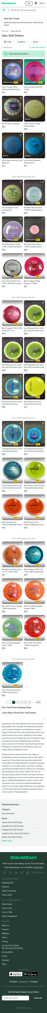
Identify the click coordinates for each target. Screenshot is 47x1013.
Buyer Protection (9, 891)
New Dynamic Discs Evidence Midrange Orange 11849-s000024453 (34, 523)
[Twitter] (21, 873)
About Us (6, 925)
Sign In (42, 3)
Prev (8, 702)
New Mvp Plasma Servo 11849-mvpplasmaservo (33, 209)
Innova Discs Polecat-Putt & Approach (12, 161)
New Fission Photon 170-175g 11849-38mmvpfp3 (11, 282)
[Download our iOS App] (15, 974)
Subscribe (38, 998)
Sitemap (5, 960)
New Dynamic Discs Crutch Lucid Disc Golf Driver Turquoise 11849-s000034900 (12, 403)
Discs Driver (16, 31)
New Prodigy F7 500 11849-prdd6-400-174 (12, 329)
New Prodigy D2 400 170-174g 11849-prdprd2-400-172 (34, 570)
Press (4, 956)
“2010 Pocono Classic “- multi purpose (33, 125)
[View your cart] (35, 3)
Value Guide (7, 904)
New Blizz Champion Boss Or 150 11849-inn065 (12, 570)
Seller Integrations (9, 916)
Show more (7, 841)
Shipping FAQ (7, 883)
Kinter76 (5, 119)
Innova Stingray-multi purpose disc (10, 209)
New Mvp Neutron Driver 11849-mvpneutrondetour (12, 245)
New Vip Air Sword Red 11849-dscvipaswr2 (32, 644)
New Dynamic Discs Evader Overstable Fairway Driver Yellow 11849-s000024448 (34, 487)
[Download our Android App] (30, 974)
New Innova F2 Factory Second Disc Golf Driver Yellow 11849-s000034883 (34, 403)
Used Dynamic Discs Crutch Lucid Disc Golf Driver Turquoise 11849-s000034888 (12, 450)
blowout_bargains (31, 82)
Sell (28, 3)
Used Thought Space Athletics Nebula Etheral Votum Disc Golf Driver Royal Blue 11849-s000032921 (11, 88)
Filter (9, 42)
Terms (4, 937)
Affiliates (5, 933)
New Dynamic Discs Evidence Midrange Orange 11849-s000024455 (12, 523)
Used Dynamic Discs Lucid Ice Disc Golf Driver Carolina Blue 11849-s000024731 (12, 487)
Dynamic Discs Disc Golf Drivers (16, 833)
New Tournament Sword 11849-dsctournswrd (11, 691)
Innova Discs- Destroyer (11, 124)
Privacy (5, 941)
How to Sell (7, 908)
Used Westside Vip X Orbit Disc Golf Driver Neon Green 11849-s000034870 (34, 366)
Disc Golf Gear (8, 813)
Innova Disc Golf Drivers (12, 822)
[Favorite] (21, 98)
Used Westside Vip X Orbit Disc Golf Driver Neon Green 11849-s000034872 (12, 366)
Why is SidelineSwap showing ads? (23, 177)
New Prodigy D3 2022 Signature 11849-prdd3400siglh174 (32, 282)
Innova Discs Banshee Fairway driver (32, 161)
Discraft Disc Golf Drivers (13, 826)
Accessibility (7, 952)
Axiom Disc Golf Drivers (12, 837)
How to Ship (7, 912)
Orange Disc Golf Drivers (12, 830)
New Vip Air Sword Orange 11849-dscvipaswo (12, 607)
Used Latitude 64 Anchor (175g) (33, 88)
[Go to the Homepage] (9, 3)
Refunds (5, 887)
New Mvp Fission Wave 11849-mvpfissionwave (33, 245)
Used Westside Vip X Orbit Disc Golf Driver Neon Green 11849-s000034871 (34, 329)
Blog (4, 964)
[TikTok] (27, 873)
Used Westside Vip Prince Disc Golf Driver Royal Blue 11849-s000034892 (34, 450)
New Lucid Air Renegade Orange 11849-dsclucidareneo (33, 607)
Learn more (38, 867)
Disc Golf (5, 31)
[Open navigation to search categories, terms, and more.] (4, 10)
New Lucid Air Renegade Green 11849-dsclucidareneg (11, 644)
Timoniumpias (8, 82)
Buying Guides (38, 872)
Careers (5, 929)
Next (38, 702)
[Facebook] (10, 873)
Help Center (7, 895)
